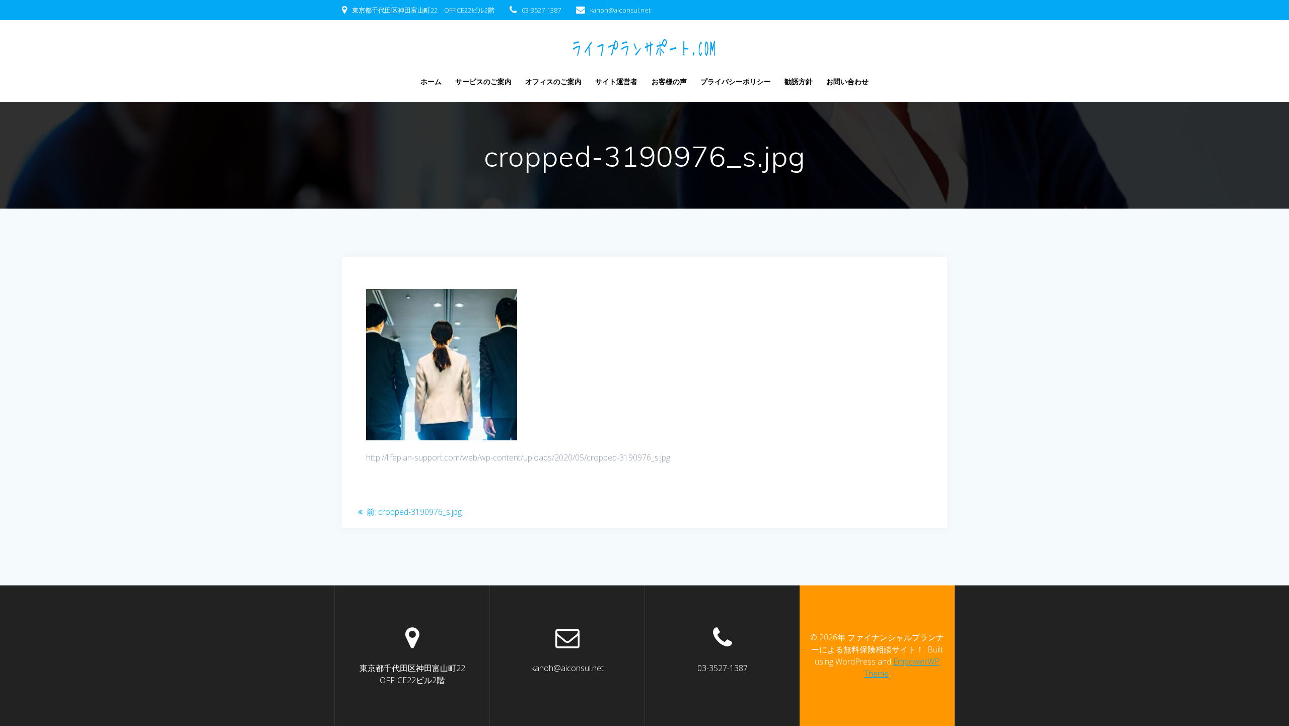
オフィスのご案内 (553, 81)
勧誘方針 (798, 81)
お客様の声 (669, 81)
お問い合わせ (847, 81)
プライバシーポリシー (735, 81)
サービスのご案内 (483, 81)
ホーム (431, 81)
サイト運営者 (616, 81)
